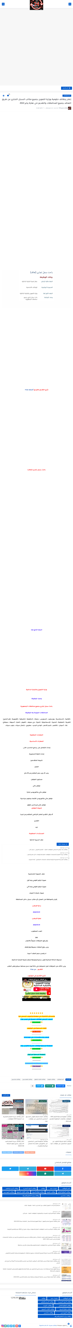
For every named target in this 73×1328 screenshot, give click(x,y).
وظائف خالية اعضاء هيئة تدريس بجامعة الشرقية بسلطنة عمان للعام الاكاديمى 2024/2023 (37, 1277)
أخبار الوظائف (67, 95)
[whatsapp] (45, 1173)
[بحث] (3, 4)
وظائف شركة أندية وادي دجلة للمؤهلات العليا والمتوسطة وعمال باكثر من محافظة (39, 1245)
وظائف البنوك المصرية (29, 1188)
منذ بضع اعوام (63, 847)
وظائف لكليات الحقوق (39, 1079)
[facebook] (62, 1169)
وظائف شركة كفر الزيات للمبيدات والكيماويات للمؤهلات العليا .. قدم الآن (41, 1213)
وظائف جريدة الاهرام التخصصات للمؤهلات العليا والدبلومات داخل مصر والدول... (46, 854)
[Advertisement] (36, 22)
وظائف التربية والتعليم (12, 1188)
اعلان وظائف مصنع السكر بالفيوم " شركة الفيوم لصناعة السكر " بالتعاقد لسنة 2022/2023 (37, 1221)
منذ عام (68, 1114)
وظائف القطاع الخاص (64, 1192)
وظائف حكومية (51, 1079)
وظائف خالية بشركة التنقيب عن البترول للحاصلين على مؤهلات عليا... (60, 1143)
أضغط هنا (36, 1040)
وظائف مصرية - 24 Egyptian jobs (48, 1325)
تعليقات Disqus (7, 1152)
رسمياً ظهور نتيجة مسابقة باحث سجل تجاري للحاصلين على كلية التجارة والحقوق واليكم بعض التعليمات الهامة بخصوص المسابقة (31, 1270)
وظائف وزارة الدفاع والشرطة (31, 1195)
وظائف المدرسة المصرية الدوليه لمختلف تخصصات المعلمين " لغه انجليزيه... (47, 859)
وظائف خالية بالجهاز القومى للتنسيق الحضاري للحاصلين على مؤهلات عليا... (37, 1119)
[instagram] (27, 1173)
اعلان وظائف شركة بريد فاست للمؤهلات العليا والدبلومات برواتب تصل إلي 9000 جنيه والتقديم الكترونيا (33, 1229)
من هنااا (33, 969)
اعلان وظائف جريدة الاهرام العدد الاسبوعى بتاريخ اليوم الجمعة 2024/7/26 (14, 1144)
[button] (60, 1085)
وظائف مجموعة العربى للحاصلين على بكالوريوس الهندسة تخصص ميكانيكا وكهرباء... (38, 1144)
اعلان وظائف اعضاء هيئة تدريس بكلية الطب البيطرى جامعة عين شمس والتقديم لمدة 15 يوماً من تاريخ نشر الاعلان (32, 1262)
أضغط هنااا (29, 390)
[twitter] (10, 1169)
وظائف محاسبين (16, 1079)
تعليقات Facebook (18, 1152)
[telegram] (27, 1169)
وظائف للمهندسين (27, 1079)
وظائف (43, 1188)
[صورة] (66, 1206)
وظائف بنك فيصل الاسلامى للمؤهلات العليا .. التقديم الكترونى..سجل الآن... (47, 849)
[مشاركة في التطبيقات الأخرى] (32, 1085)
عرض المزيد (6, 1095)
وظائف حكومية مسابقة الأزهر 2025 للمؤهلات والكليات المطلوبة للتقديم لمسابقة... (60, 1119)
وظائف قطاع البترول (38, 1192)
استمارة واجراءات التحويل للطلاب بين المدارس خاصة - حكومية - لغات (42, 1205)
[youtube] (45, 1169)
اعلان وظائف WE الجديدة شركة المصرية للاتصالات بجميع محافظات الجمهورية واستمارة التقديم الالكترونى (32, 1253)
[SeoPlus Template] (71, 1325)
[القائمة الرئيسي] (70, 4)
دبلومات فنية (53, 1188)
